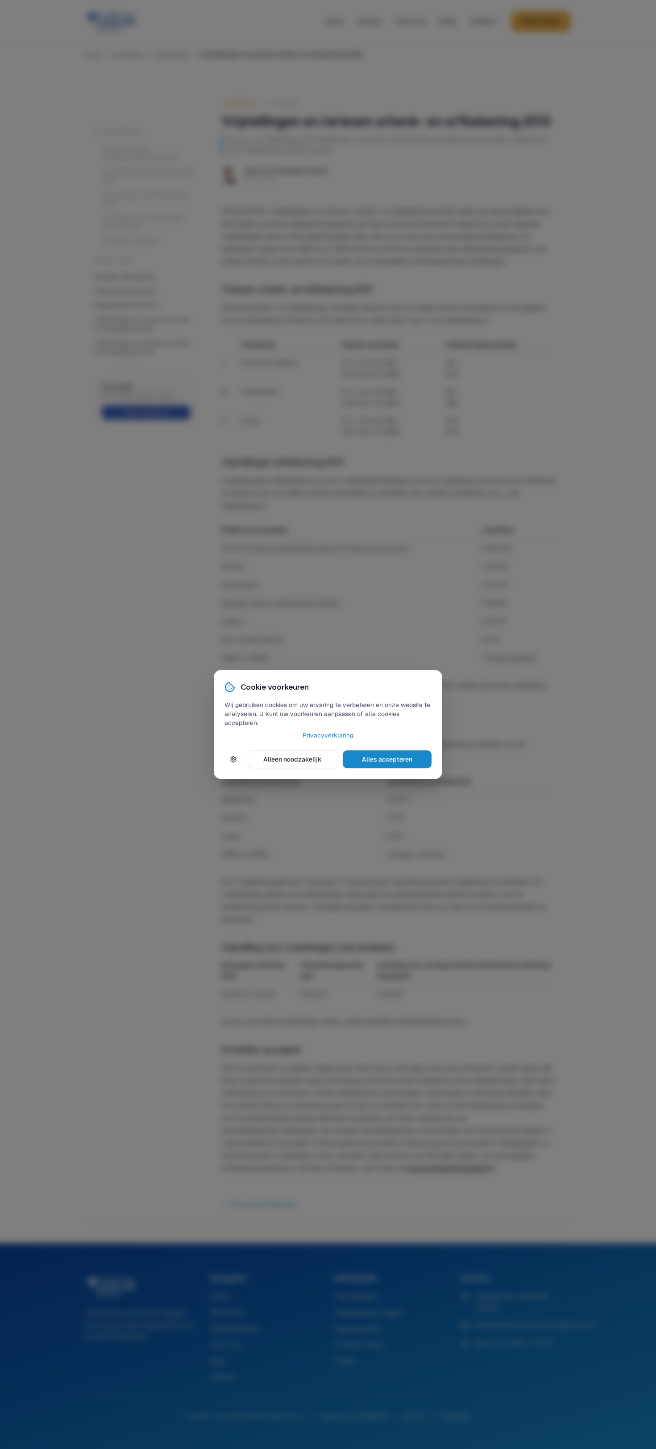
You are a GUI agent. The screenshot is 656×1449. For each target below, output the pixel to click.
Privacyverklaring (328, 735)
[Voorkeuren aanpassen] (233, 759)
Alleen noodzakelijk (292, 759)
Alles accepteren (387, 759)
